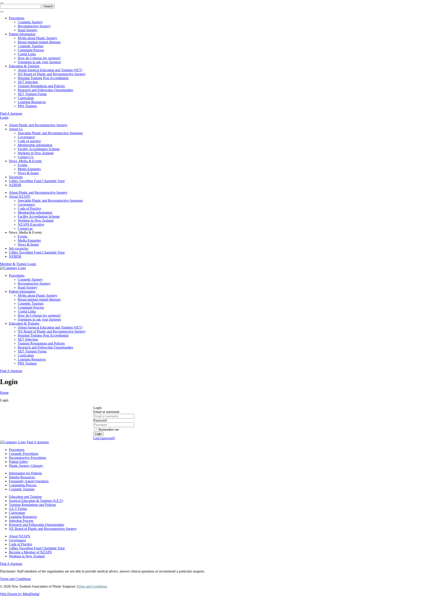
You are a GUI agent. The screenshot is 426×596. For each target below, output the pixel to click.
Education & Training (24, 66)
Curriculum (26, 98)
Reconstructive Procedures (27, 458)
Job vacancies (18, 248)
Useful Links (27, 54)
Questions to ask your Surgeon (39, 62)
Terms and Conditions (15, 579)
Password (100, 420)
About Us (16, 129)
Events (22, 165)
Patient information (22, 34)
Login (4, 117)
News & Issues (28, 173)
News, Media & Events (25, 161)
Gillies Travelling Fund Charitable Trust (37, 181)
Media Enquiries (29, 169)
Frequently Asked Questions (29, 481)
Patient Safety (18, 462)
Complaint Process (31, 50)
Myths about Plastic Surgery (37, 38)
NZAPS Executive (31, 224)
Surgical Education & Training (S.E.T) (36, 501)
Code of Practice (29, 208)
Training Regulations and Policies (41, 86)
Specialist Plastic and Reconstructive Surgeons (50, 133)
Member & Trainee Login (18, 264)
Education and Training (25, 497)
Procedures (16, 18)
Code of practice (29, 141)
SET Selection (28, 82)
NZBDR (15, 185)
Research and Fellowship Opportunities (45, 90)
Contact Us (26, 157)
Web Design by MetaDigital (19, 594)
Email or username (106, 412)
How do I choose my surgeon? (39, 58)
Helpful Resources (22, 477)
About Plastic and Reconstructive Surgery (38, 125)
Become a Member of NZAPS (30, 552)
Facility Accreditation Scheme (39, 149)
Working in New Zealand (35, 153)
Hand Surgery (27, 30)
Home (4, 393)
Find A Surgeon (11, 113)
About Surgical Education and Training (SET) (50, 70)
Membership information (35, 145)
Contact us (25, 228)
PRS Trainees (27, 106)
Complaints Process (22, 485)
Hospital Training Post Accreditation (43, 78)
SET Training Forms (32, 94)
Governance (26, 137)
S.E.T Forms (18, 509)
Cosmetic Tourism (30, 46)
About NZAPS (19, 196)
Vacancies (16, 177)
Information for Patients (25, 473)
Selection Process (21, 521)
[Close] (2, 3)
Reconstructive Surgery (34, 26)
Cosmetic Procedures (23, 454)
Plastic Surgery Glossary (26, 466)
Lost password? (104, 438)
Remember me (109, 429)
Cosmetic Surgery (30, 22)
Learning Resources (32, 102)
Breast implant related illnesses (39, 42)
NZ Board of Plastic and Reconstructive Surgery (52, 74)
